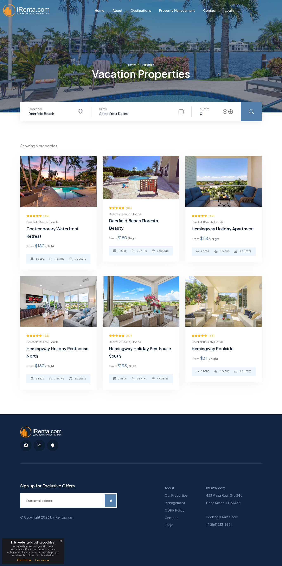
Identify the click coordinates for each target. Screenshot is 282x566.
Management (175, 503)
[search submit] (251, 111)
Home (99, 10)
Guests (205, 109)
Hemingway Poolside (212, 348)
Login (229, 10)
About (117, 10)
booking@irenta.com (222, 517)
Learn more (42, 560)
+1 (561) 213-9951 (219, 524)
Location (35, 109)
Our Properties (176, 495)
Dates (103, 109)
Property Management (177, 10)
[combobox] (55, 113)
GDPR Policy (174, 510)
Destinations (141, 10)
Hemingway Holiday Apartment (223, 228)
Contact (210, 10)
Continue (24, 560)
